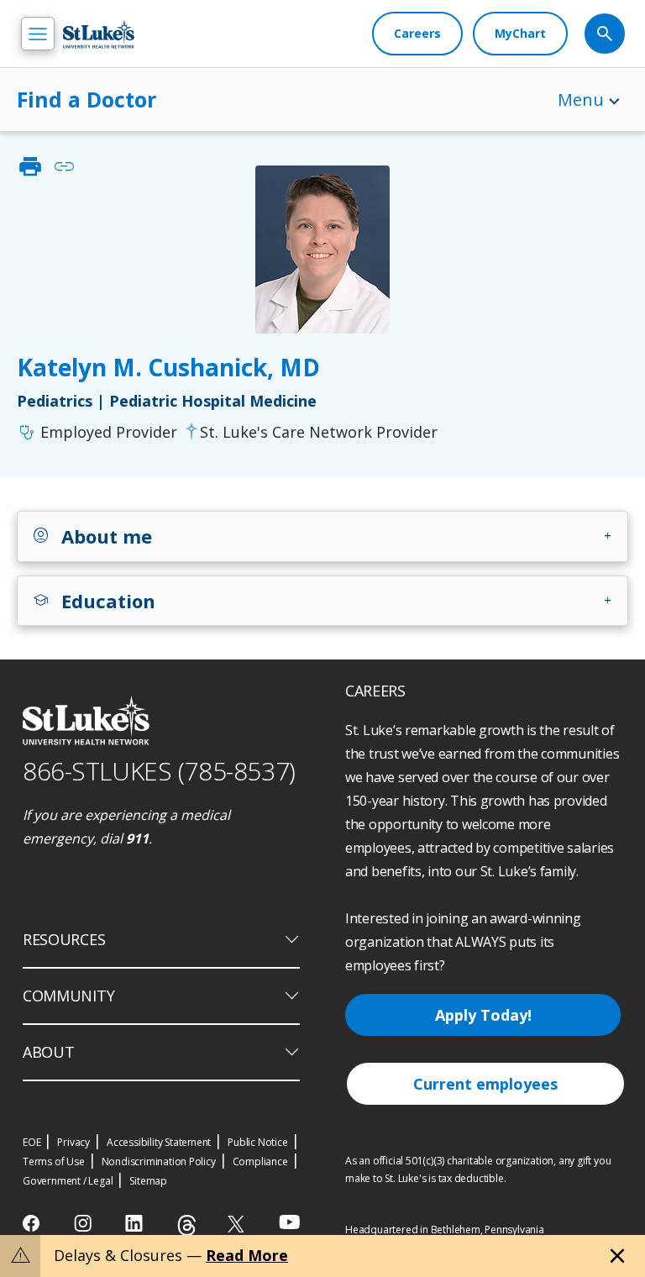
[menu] (38, 33)
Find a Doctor (86, 99)
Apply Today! (483, 1015)
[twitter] (238, 1223)
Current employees (485, 1084)
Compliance (260, 1161)
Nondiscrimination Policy (159, 1161)
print (30, 166)
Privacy (73, 1142)
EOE (31, 1142)
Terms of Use (54, 1161)
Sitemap (148, 1181)
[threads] (186, 1225)
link (63, 166)
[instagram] (84, 1223)
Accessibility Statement (159, 1142)
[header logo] (98, 34)
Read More (247, 1255)
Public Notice (257, 1142)
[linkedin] (135, 1223)
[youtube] (289, 1222)
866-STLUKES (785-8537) (159, 771)
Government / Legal (68, 1181)
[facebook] (33, 1223)
